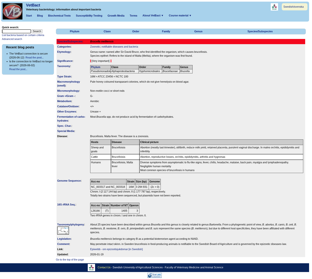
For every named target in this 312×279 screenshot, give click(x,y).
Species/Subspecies (260, 31)
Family (166, 31)
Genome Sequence (69, 180)
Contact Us (104, 267)
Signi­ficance (64, 61)
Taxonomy (63, 66)
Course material (180, 15)
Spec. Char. (64, 125)
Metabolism (64, 101)
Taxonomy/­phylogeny (70, 224)
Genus (198, 31)
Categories (64, 46)
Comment (63, 244)
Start (29, 15)
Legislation (64, 238)
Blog (40, 15)
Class (107, 31)
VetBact (33, 5)
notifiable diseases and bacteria (120, 46)
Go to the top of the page (70, 259)
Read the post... (35, 57)
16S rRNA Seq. (66, 204)
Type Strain (64, 76)
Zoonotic (95, 46)
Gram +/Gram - (66, 96)
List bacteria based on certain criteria (23, 35)
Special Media (65, 131)
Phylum (74, 31)
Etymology (64, 51)
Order (135, 31)
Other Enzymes (66, 111)
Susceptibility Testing (89, 15)
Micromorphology (68, 90)
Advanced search (12, 39)
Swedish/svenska (293, 6)
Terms (133, 15)
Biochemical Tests (59, 15)
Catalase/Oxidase (68, 106)
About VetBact (153, 15)
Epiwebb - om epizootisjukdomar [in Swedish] (116, 249)
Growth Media (116, 15)
